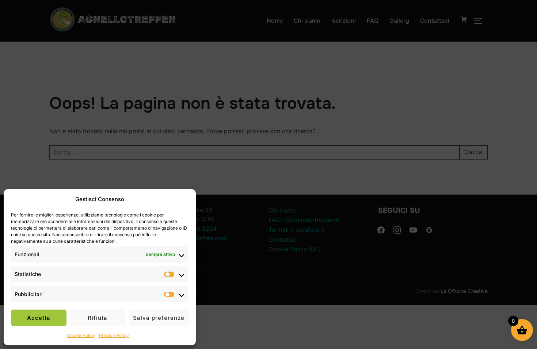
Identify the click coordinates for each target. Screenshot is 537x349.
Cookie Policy (81, 335)
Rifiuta (97, 317)
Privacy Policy (114, 335)
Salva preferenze (158, 317)
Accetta (38, 317)
